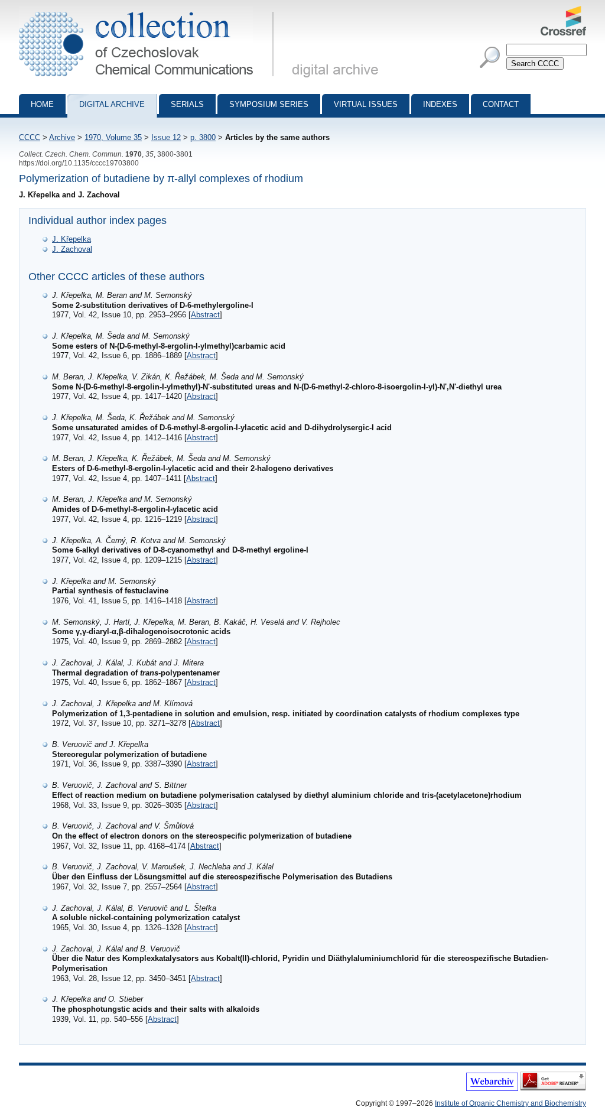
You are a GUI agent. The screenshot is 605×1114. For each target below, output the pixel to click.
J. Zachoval (72, 249)
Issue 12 (166, 137)
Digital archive (112, 104)
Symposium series (268, 104)
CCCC (29, 137)
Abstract (205, 314)
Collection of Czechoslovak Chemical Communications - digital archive (150, 10)
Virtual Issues (366, 104)
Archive (62, 137)
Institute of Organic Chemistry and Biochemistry (510, 1103)
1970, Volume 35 (113, 137)
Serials (187, 104)
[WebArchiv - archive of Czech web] (492, 1088)
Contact (501, 104)
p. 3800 (203, 137)
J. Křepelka (71, 239)
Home (42, 104)
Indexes (440, 104)
